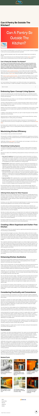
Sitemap (3, 405)
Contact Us (4, 404)
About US (3, 402)
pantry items (12, 73)
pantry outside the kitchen (12, 70)
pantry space (12, 141)
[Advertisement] (19, 12)
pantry (29, 56)
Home (3, 399)
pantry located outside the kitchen (10, 75)
